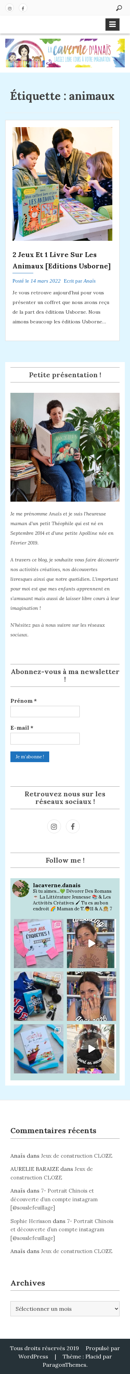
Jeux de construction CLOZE (76, 1156)
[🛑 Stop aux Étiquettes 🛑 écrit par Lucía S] (38, 943)
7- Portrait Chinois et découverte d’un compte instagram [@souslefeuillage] (54, 1199)
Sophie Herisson (30, 1221)
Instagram (9, 7)
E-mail (21, 727)
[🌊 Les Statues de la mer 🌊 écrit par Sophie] (38, 1049)
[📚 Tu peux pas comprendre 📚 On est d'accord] (91, 1049)
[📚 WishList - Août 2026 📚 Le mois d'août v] (91, 996)
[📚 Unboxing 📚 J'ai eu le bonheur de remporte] (91, 943)
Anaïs (90, 281)
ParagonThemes (64, 1364)
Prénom (23, 700)
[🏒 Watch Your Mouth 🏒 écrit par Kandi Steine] (38, 996)
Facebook (23, 7)
